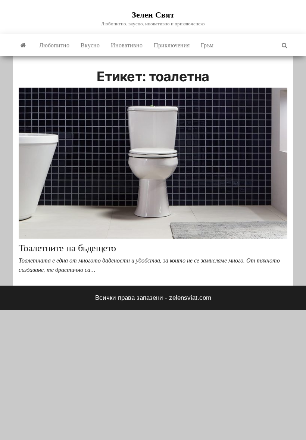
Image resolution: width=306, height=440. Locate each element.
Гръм (207, 45)
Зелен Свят (153, 14)
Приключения (172, 45)
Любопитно (54, 45)
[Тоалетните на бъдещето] (153, 162)
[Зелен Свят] (23, 45)
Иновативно (127, 45)
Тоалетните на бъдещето (67, 247)
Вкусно (90, 45)
